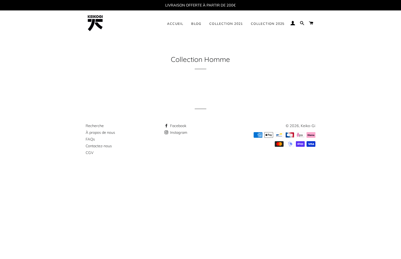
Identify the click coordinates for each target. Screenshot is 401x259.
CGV (90, 152)
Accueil (175, 24)
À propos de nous (100, 132)
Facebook (177, 125)
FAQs (90, 139)
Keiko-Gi (308, 125)
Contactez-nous (99, 146)
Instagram (178, 132)
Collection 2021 (226, 24)
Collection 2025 (268, 24)
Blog (196, 24)
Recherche (95, 125)
